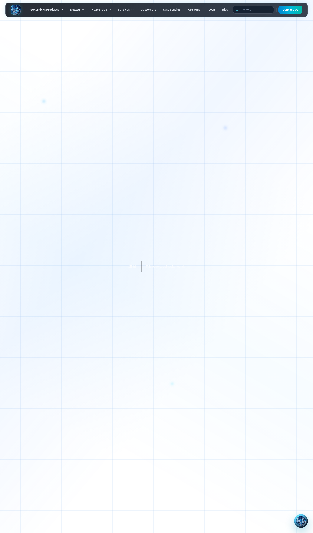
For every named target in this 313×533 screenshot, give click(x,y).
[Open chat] (301, 521)
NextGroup (99, 9)
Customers (148, 9)
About (211, 9)
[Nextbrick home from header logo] (16, 10)
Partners (193, 9)
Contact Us (290, 9)
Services (124, 9)
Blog (225, 9)
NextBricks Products (44, 9)
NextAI (75, 9)
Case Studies (172, 9)
